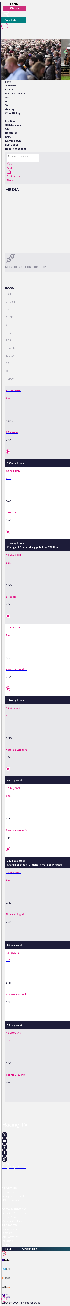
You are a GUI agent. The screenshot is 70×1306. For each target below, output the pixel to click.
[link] (31, 45)
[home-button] (5, 14)
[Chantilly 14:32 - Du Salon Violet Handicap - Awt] (29, 45)
